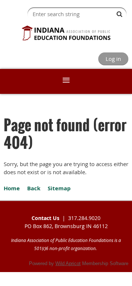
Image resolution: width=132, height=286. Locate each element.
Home (12, 188)
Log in (113, 58)
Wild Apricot (68, 263)
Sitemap (59, 188)
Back (33, 188)
